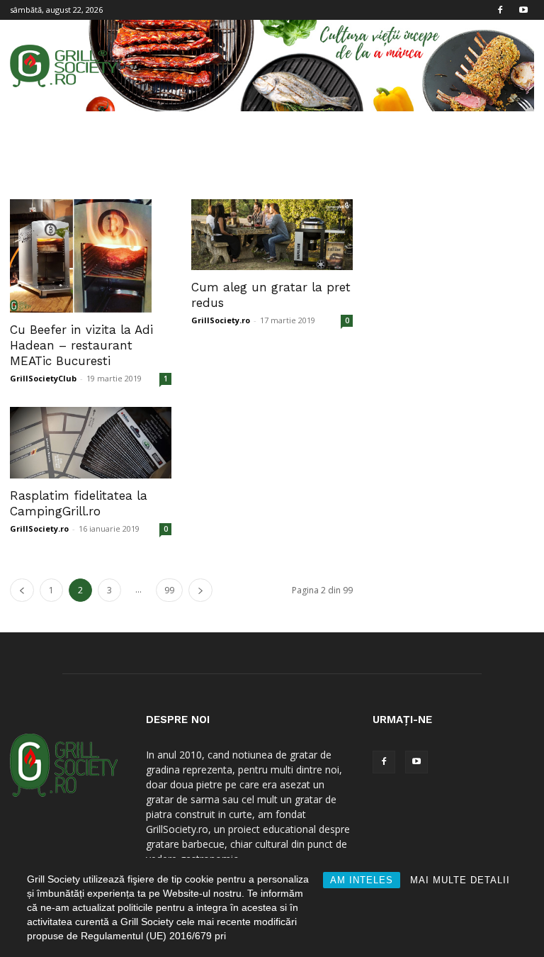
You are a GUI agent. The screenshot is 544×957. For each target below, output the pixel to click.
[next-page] (200, 590)
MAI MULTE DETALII (460, 880)
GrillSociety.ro (220, 320)
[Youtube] (523, 10)
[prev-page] (22, 590)
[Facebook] (500, 10)
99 (169, 590)
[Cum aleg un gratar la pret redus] (272, 234)
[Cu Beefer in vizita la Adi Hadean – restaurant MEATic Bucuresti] (90, 256)
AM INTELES (361, 880)
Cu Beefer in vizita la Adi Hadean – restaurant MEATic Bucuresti (81, 345)
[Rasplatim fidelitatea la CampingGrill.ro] (90, 442)
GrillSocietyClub (43, 378)
